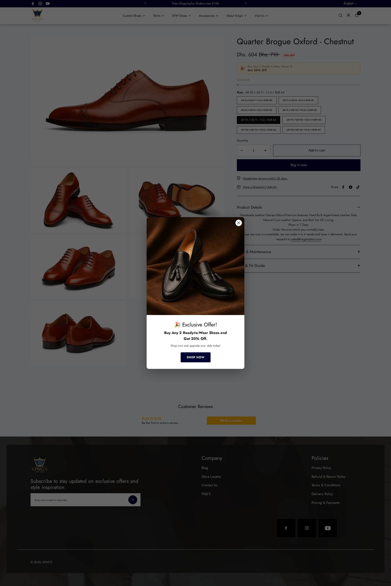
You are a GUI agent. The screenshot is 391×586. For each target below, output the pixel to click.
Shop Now (195, 357)
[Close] (238, 223)
